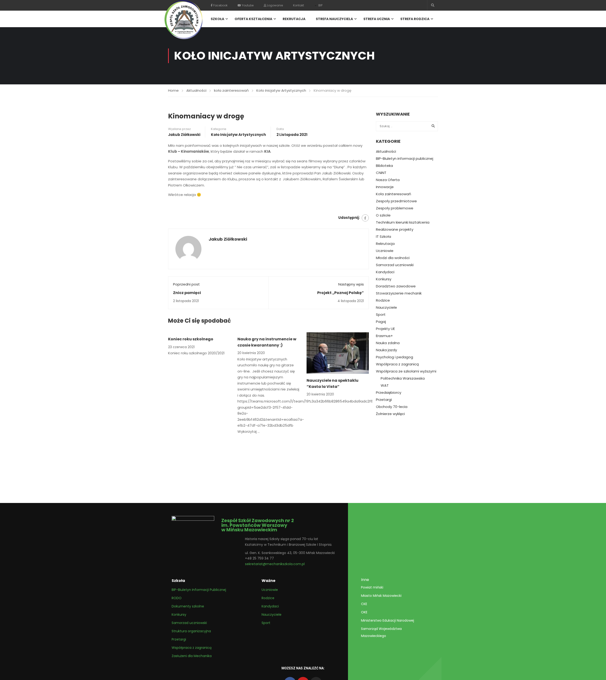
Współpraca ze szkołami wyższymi (406, 371)
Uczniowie (384, 250)
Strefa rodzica (414, 19)
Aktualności (196, 90)
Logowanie (274, 5)
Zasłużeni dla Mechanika (192, 656)
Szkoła (217, 19)
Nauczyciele (386, 307)
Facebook (220, 5)
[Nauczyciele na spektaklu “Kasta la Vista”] (338, 352)
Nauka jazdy (386, 350)
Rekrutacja (294, 19)
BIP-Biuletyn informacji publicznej (404, 158)
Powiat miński (372, 587)
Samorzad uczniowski (395, 265)
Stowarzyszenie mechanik (399, 293)
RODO (177, 598)
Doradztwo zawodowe (396, 286)
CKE (364, 604)
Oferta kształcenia (253, 19)
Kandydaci (385, 272)
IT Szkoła (383, 236)
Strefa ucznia (376, 19)
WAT (385, 385)
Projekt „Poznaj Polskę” (340, 292)
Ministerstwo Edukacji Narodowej (387, 620)
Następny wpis (351, 284)
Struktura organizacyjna (191, 631)
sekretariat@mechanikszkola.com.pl (275, 564)
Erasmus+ (384, 336)
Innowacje (385, 187)
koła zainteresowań (231, 90)
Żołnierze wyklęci (390, 413)
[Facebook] (365, 217)
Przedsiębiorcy (388, 392)
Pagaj (381, 321)
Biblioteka (384, 165)
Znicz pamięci (187, 292)
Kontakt (298, 5)
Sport (381, 314)
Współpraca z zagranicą (397, 364)
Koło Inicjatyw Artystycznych (281, 90)
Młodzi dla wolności (393, 258)
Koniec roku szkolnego (190, 339)
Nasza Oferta (388, 180)
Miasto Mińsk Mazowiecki (381, 595)
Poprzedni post (186, 284)
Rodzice (383, 300)
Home (173, 90)
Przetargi (384, 399)
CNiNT (381, 172)
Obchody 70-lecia (391, 406)
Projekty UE (385, 328)
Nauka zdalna (388, 343)
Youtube (247, 5)
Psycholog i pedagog (394, 357)
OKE (364, 612)
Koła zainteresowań (393, 194)
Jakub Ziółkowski (184, 134)
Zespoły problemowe (394, 208)
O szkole (383, 215)
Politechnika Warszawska (403, 378)
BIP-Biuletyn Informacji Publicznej (199, 589)
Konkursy (383, 279)
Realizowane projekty (394, 229)
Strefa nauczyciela (334, 19)
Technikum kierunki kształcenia (402, 222)
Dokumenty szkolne (188, 606)
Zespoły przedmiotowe (396, 201)
